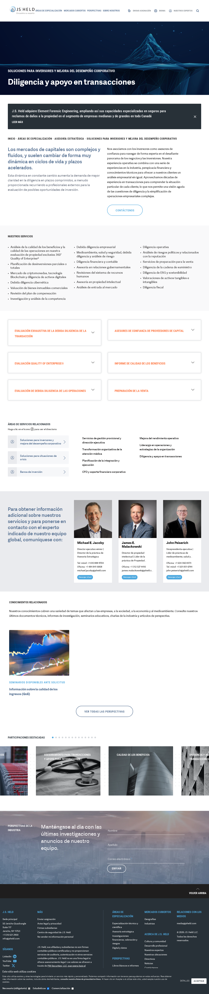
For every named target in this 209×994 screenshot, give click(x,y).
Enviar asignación (46, 919)
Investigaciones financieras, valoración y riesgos (124, 940)
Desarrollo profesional (156, 946)
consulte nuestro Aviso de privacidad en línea (80, 979)
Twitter (6, 966)
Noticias (149, 963)
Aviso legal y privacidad (49, 924)
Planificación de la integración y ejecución (101, 463)
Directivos (150, 959)
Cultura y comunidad (155, 941)
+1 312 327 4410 (138, 567)
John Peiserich (177, 543)
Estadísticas (39, 988)
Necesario (14, 988)
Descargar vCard (85, 577)
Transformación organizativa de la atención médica (102, 451)
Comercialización (61, 988)
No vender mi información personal (55, 937)
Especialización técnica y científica (125, 925)
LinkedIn (7, 957)
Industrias (150, 924)
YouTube (7, 961)
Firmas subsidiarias (47, 928)
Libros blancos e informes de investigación (125, 968)
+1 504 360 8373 (183, 563)
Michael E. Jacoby (90, 543)
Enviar (116, 868)
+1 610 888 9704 (96, 563)
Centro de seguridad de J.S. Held (54, 932)
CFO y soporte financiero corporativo (104, 472)
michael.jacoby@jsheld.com (91, 570)
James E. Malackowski (132, 544)
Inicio (11, 138)
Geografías (150, 919)
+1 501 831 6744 (184, 567)
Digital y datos (119, 948)
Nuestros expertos (154, 950)
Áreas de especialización (35, 138)
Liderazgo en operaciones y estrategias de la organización (157, 447)
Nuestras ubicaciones (156, 955)
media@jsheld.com (186, 923)
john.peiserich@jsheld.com (180, 570)
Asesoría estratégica (69, 138)
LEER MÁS (17, 122)
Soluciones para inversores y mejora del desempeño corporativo (132, 138)
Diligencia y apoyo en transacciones (161, 456)
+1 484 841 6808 (94, 567)
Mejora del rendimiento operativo (159, 438)
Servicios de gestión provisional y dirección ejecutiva (101, 440)
